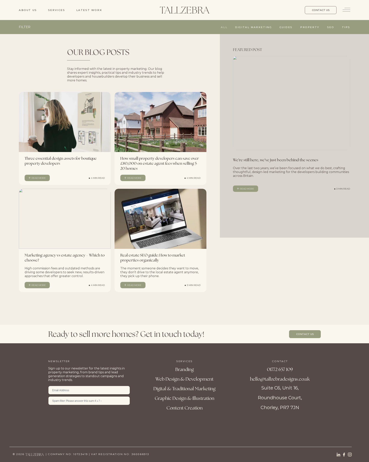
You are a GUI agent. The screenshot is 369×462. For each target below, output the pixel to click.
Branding (184, 369)
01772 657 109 (280, 369)
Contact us (321, 10)
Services (56, 10)
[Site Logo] (184, 10)
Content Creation (184, 408)
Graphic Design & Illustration (184, 398)
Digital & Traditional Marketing (184, 389)
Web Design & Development (184, 379)
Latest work (89, 10)
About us (28, 10)
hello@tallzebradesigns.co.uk (280, 379)
